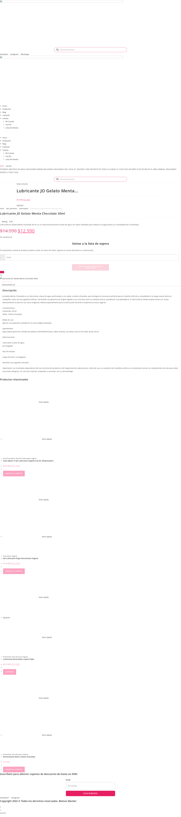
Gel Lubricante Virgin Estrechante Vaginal (20, 558)
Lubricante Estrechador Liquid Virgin (18, 659)
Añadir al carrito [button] (14, 473)
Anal (4, 458)
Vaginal (33, 458)
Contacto (6, 115)
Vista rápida (43, 402)
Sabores (25, 754)
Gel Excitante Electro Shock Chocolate (19, 757)
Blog (4, 112)
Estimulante (23, 208)
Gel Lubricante (11, 208)
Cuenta (5, 118)
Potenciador (26, 458)
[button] (90, 132)
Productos (6, 109)
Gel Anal (19, 458)
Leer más (10, 672)
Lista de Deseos (12, 128)
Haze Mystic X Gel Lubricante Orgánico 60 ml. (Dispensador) (28, 461)
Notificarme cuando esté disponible (91, 267)
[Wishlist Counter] (90, 163)
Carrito (8, 124)
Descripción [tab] (7, 281)
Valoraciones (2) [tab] (8, 285)
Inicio (4, 106)
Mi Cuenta (10, 121)
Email (68, 780)
